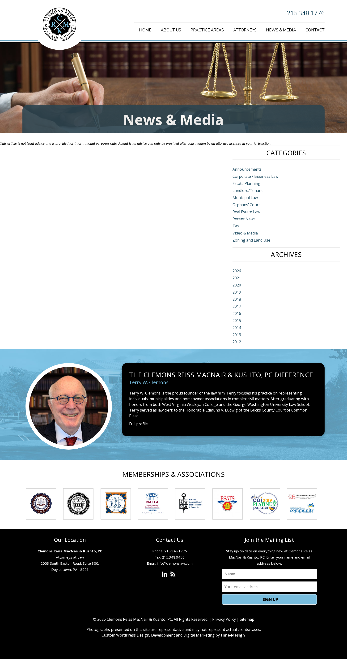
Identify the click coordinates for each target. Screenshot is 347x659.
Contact (315, 30)
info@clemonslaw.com (175, 563)
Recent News (244, 218)
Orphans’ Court (246, 204)
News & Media (281, 30)
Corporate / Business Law (255, 176)
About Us (171, 30)
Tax (236, 226)
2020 (237, 285)
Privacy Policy (224, 619)
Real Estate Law (246, 211)
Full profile (138, 423)
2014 (237, 327)
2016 (237, 313)
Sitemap (247, 619)
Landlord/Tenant (248, 190)
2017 (237, 306)
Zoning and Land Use (251, 240)
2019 (237, 292)
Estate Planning (246, 183)
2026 (237, 270)
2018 (237, 299)
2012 (237, 341)
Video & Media (245, 233)
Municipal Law (245, 197)
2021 (237, 278)
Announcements (247, 169)
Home (145, 30)
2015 (237, 320)
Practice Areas (207, 30)
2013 (237, 334)
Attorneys (245, 30)
